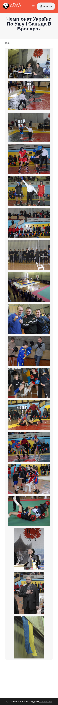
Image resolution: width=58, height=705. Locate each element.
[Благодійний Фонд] (12, 6)
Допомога (46, 6)
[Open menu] (33, 6)
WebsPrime (45, 701)
